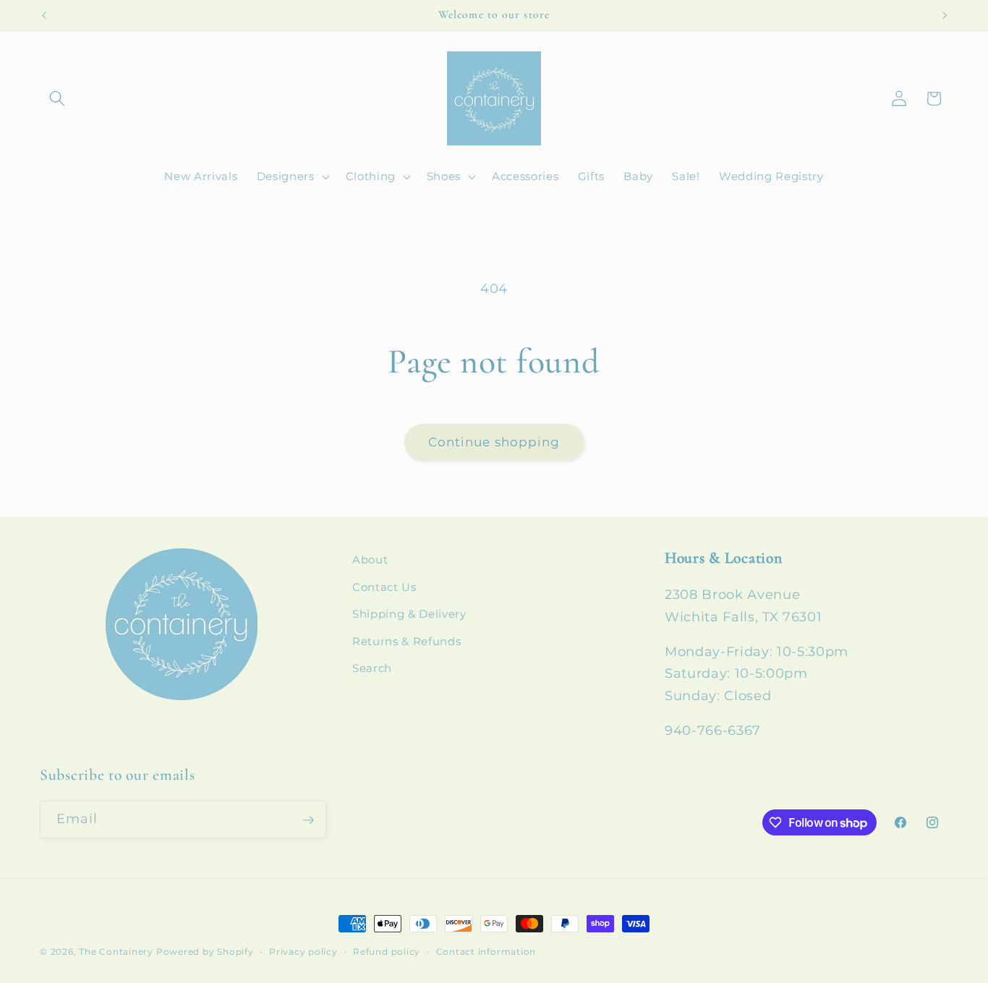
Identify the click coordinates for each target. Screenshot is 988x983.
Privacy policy (303, 951)
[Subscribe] (308, 820)
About (370, 559)
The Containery (116, 951)
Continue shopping (494, 442)
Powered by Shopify (205, 951)
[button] (57, 98)
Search (372, 669)
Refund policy (386, 951)
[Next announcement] (945, 15)
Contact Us (384, 587)
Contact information (486, 951)
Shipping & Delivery (409, 614)
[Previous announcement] (44, 15)
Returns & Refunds (406, 641)
